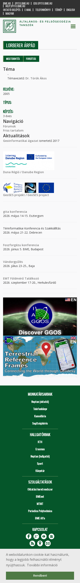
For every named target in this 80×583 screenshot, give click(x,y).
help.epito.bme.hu (15, 6)
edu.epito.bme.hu (42, 3)
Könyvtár (40, 470)
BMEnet (40, 496)
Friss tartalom (13, 130)
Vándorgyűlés (13, 262)
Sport (40, 463)
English (70, 9)
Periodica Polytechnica (40, 511)
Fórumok (9, 126)
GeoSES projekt (14, 195)
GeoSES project (38, 195)
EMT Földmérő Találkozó (21, 278)
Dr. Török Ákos (36, 78)
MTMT (40, 503)
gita (6, 212)
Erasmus (40, 449)
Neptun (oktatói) (40, 401)
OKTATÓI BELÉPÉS (12, 9)
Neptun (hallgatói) (40, 456)
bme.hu (7, 3)
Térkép (58, 9)
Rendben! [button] (40, 575)
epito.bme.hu (22, 3)
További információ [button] (42, 565)
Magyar (10, 13)
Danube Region (33, 172)
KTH (40, 442)
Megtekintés (13, 58)
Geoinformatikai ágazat (20, 141)
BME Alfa (40, 518)
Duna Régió (11, 172)
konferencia (18, 212)
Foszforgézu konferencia (21, 245)
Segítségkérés (40, 423)
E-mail (28, 9)
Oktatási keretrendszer (40, 489)
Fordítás (31, 58)
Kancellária (40, 416)
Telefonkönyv (43, 9)
